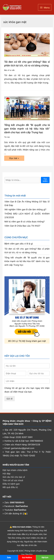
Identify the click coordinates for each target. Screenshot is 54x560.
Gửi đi (10, 398)
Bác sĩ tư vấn (9, 70)
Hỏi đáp (6, 473)
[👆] (25, 513)
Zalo (9, 557)
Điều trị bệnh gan (11, 483)
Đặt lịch (45, 557)
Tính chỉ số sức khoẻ (13, 480)
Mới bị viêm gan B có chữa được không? (24, 221)
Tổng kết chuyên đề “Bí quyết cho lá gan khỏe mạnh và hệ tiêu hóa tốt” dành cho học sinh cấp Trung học (27, 129)
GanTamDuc (21, 506)
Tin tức (7, 137)
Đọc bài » (14, 159)
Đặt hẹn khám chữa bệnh (15, 470)
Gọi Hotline (27, 557)
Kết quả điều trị (10, 487)
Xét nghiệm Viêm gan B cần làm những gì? (25, 209)
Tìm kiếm (45, 180)
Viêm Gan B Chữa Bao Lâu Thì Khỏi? (22, 225)
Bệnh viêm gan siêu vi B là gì (18, 243)
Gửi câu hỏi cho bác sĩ (14, 477)
